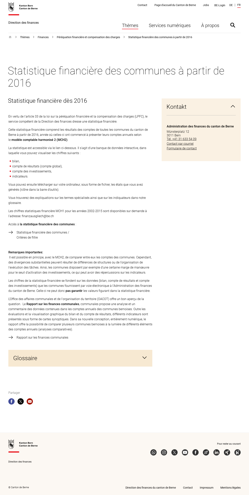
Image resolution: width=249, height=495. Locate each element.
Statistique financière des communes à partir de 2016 (160, 37)
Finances (43, 37)
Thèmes (130, 25)
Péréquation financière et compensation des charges (88, 37)
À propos (210, 25)
